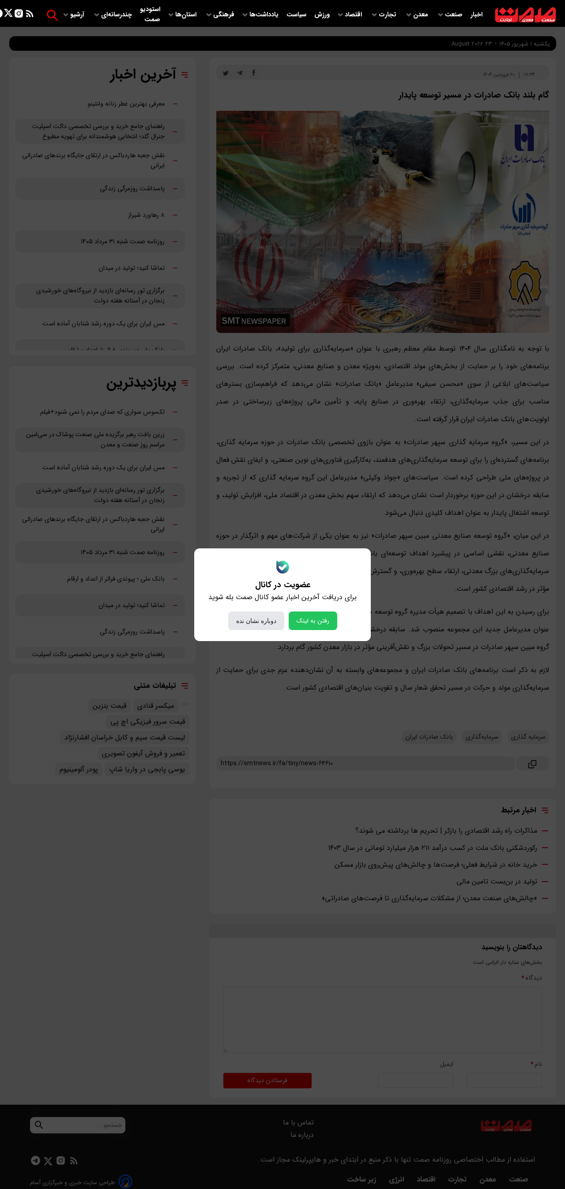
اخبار (476, 15)
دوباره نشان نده (256, 620)
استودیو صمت (150, 14)
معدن (421, 15)
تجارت (388, 15)
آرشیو (78, 15)
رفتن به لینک (313, 621)
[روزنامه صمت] (525, 15)
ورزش (322, 15)
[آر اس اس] (29, 15)
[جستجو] (52, 15)
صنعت (454, 15)
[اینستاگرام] (18, 15)
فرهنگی (223, 15)
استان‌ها (186, 15)
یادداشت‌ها (264, 15)
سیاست (297, 15)
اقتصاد (354, 15)
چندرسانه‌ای (117, 15)
